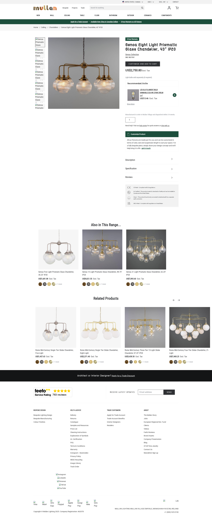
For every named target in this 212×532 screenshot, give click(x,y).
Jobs (146, 419)
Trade (83, 8)
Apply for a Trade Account (79, 22)
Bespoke (65, 8)
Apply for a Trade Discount (123, 376)
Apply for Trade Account (116, 415)
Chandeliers (53, 27)
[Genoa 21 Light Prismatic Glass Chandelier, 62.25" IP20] (146, 249)
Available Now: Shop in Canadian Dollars (104, 22)
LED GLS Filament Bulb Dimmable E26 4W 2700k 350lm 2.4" (151, 93)
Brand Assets (149, 436)
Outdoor (130, 15)
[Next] (179, 300)
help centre (143, 126)
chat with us (165, 126)
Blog (145, 443)
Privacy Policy (75, 456)
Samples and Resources (79, 425)
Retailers (110, 425)
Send (169, 392)
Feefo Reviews (149, 432)
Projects (74, 8)
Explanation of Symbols (79, 436)
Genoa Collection (132, 54)
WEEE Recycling (76, 460)
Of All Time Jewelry (151, 446)
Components (166, 15)
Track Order (74, 467)
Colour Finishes (39, 422)
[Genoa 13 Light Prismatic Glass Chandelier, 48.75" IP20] (102, 249)
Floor (97, 15)
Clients (146, 425)
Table (82, 15)
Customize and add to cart (143, 64)
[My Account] (169, 8)
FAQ (71, 443)
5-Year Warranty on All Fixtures (131, 22)
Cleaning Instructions (78, 432)
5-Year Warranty (132, 39)
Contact (176, 2)
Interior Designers (113, 422)
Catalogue (74, 422)
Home (35, 27)
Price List (73, 429)
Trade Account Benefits (116, 419)
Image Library (75, 463)
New (38, 15)
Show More (131, 104)
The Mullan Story (150, 415)
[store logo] (45, 7)
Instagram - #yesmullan (79, 453)
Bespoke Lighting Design (42, 415)
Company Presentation (152, 439)
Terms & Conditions (77, 446)
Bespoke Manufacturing (42, 419)
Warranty (73, 449)
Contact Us (148, 449)
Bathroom (113, 15)
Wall (52, 15)
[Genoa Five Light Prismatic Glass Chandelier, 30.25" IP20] (58, 249)
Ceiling (67, 15)
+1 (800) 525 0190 (171, 512)
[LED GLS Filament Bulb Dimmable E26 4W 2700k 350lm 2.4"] (133, 95)
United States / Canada (132, 2)
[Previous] (175, 300)
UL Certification (76, 439)
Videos (146, 429)
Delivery (73, 415)
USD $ (149, 2)
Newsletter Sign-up (151, 453)
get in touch (146, 148)
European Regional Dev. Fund (155, 422)
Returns (73, 419)
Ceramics (147, 15)
